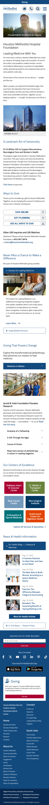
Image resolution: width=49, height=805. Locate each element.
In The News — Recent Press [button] (21, 625)
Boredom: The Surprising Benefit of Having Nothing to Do (32, 606)
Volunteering (7, 765)
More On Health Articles (24, 616)
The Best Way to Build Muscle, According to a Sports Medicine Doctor (32, 576)
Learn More (11, 323)
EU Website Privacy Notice (31, 794)
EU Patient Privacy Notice (11, 797)
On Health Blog (31, 718)
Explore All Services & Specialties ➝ (30, 526)
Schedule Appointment (34, 737)
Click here (7, 184)
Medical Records (32, 746)
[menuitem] (24, 2)
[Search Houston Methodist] (38, 8)
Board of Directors (9, 771)
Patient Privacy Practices (11, 794)
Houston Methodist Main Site (12, 705)
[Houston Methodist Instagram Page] (24, 656)
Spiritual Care (7, 768)
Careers (5, 714)
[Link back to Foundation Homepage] (24, 8)
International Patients (10, 711)
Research (6, 736)
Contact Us (30, 709)
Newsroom (30, 715)
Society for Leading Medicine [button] (21, 270)
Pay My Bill (30, 743)
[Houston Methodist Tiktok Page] (45, 656)
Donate (24, 696)
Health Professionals (10, 730)
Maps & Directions (33, 740)
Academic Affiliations (10, 774)
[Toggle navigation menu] (45, 8)
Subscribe (24, 645)
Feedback (30, 724)
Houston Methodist (9, 750)
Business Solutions (33, 755)
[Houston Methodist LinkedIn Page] (31, 656)
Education (6, 733)
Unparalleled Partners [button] (18, 330)
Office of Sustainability (10, 783)
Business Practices (9, 777)
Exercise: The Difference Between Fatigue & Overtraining (32, 592)
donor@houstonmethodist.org (19, 242)
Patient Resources (32, 749)
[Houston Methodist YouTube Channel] (17, 656)
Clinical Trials (31, 752)
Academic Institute (9, 708)
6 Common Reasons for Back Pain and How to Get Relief (32, 561)
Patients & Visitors (9, 724)
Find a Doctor (31, 734)
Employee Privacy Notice (30, 797)
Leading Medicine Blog (34, 721)
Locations (6, 739)
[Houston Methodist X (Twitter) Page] (10, 656)
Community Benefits (10, 753)
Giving (24, 2)
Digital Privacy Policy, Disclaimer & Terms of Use (18, 791)
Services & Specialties (10, 727)
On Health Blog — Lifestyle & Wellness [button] (21, 546)
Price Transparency (33, 758)
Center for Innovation (10, 780)
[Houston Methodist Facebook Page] (3, 656)
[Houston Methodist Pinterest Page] (38, 656)
